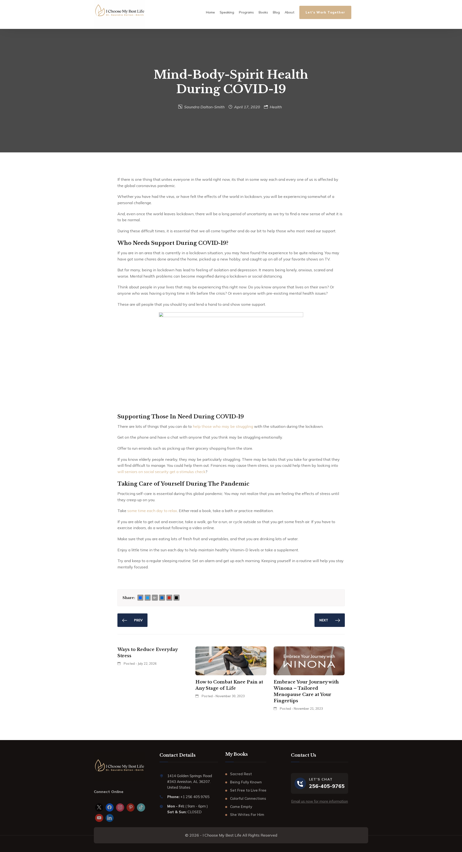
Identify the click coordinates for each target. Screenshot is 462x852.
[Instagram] (120, 807)
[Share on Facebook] (140, 598)
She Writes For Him (247, 814)
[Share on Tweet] (147, 598)
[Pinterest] (130, 807)
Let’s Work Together (325, 12)
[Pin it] (169, 598)
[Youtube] (99, 818)
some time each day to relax (152, 510)
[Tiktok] (141, 807)
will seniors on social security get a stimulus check (161, 471)
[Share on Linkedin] (161, 598)
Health (276, 106)
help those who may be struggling (223, 426)
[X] (99, 807)
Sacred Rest (241, 774)
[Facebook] (109, 807)
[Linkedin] (109, 818)
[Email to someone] (176, 598)
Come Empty (241, 806)
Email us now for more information (319, 801)
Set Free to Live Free (248, 790)
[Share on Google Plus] (154, 598)
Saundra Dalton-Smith (204, 106)
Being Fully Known (246, 782)
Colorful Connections (248, 798)
